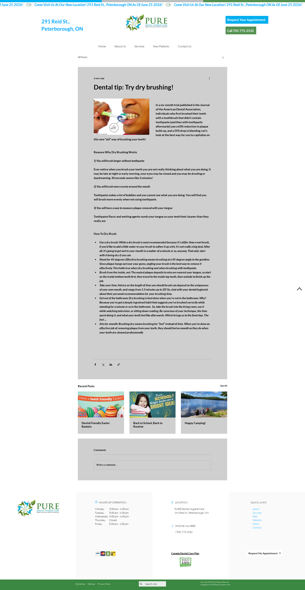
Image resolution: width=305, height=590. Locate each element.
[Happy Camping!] (204, 404)
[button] (223, 57)
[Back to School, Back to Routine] (152, 404)
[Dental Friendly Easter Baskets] (101, 404)
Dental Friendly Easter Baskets (96, 424)
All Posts (82, 57)
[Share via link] (118, 364)
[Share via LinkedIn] (110, 364)
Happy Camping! (195, 423)
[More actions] (209, 78)
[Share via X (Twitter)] (103, 364)
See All (223, 385)
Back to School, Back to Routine (148, 424)
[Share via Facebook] (95, 364)
